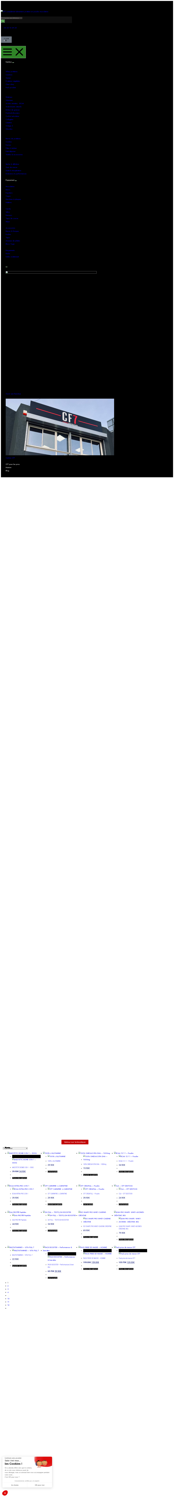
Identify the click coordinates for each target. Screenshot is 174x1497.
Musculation (10, 186)
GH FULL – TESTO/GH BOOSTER (58, 1220)
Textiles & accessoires (14, 154)
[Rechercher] (3, 21)
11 (8, 1302)
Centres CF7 (10, 458)
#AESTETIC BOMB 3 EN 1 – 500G (23, 1167)
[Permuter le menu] (13, 52)
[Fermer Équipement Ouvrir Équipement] (16, 180)
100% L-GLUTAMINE (54, 1161)
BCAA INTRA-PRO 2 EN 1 (20, 1194)
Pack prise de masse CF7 (127, 1258)
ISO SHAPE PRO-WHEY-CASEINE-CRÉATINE (97, 1226)
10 (8, 1298)
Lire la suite (52, 1172)
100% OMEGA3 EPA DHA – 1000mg (94, 1164)
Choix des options (19, 1178)
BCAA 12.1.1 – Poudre (126, 1161)
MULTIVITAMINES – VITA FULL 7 (22, 1255)
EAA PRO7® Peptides (19, 1220)
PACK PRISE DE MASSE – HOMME (94, 1258)
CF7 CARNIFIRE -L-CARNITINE (57, 1194)
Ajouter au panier (90, 1175)
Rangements (10, 250)
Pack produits (11, 87)
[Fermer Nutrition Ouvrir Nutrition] (13, 62)
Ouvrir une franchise (13, 393)
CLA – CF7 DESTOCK (125, 1194)
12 (8, 1305)
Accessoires (10, 228)
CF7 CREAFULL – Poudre (91, 1194)
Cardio (8, 209)
